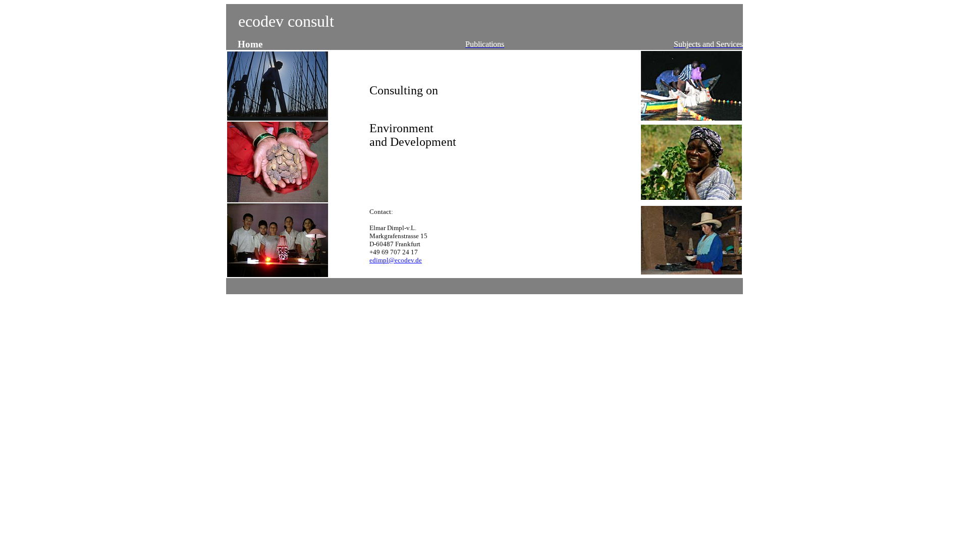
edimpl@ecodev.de (395, 260)
